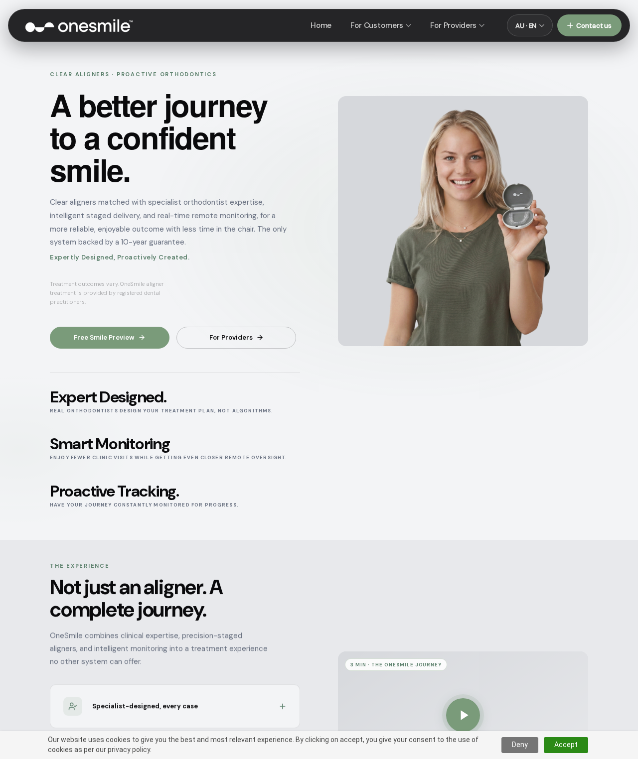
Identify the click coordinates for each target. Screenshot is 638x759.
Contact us (594, 25)
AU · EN (525, 25)
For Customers (376, 25)
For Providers (453, 25)
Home (321, 25)
